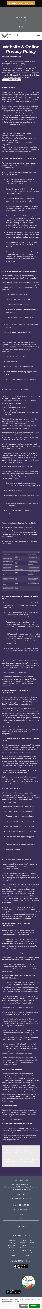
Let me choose (6, 1306)
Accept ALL (34, 1306)
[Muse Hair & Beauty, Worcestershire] (10, 38)
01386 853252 (21, 17)
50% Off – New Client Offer (21, 3)
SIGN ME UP (21, 1227)
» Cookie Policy (11, 80)
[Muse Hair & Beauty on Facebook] (20, 27)
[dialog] (21, 1303)
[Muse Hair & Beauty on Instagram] (22, 27)
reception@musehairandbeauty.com (21, 21)
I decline (24, 1306)
